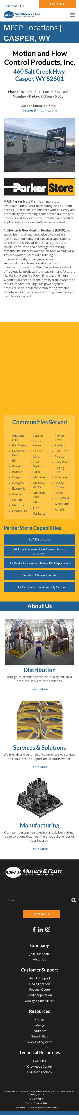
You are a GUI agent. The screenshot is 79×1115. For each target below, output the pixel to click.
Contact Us (57, 4)
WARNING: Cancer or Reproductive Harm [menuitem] (36, 1107)
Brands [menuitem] (39, 1020)
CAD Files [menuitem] (39, 1061)
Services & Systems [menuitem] (39, 1042)
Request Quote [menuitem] (39, 989)
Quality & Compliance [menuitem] (39, 1001)
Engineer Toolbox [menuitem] (39, 1072)
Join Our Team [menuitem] (40, 954)
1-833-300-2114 (13, 6)
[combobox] (41, 900)
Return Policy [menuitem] (37, 1098)
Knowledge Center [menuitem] (39, 1066)
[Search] (74, 899)
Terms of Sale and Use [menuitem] (37, 1103)
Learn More (39, 689)
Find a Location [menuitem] (39, 984)
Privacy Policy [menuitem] (37, 1094)
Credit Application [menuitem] (39, 995)
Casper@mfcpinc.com (39, 110)
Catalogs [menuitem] (39, 1025)
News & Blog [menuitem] (39, 1036)
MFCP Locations (31, 27)
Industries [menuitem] (39, 1031)
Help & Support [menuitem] (39, 978)
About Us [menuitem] (39, 959)
